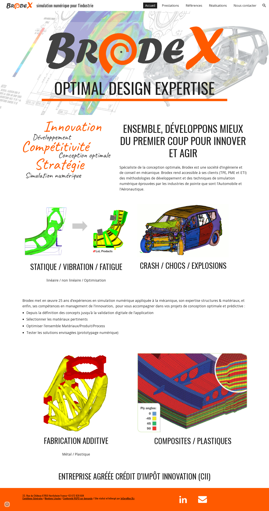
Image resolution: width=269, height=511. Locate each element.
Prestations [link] (170, 5)
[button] (264, 5)
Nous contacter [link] (245, 5)
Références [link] (194, 5)
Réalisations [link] (218, 5)
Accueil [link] (150, 5)
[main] (134, 90)
